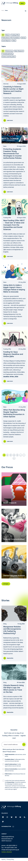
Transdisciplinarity (7, 53)
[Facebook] (15, 817)
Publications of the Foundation (10, 37)
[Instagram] (7, 817)
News (7, 35)
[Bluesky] (11, 817)
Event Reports (6, 40)
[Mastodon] (2, 821)
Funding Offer (15, 35)
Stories (23, 37)
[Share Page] (26, 11)
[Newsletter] (13, 826)
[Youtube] (20, 817)
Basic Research (19, 51)
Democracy (9, 51)
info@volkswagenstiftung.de (10, 849)
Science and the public (8, 56)
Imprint (3, 859)
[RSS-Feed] (24, 817)
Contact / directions (6, 851)
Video (13, 40)
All (3, 35)
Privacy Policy (10, 782)
